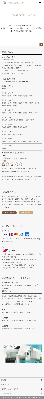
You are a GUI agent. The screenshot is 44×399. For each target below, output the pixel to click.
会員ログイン (9, 212)
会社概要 (4, 380)
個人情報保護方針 (6, 393)
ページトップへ (41, 44)
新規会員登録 (26, 212)
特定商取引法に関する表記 (9, 389)
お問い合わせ (5, 384)
